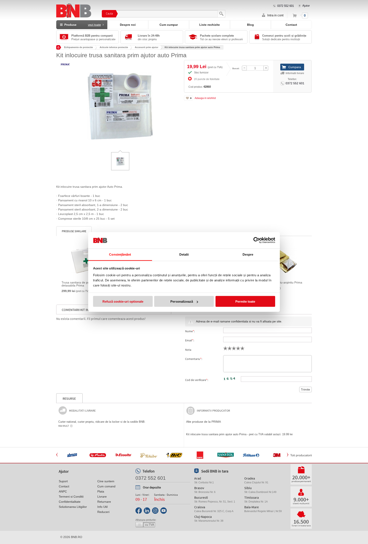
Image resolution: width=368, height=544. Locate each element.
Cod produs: (199, 86)
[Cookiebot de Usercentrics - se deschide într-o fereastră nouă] (256, 240)
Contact (291, 24)
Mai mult (63, 426)
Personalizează (181, 301)
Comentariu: (193, 359)
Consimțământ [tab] (120, 254)
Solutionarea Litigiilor (73, 506)
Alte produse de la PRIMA (203, 421)
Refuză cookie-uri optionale (122, 301)
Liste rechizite (209, 24)
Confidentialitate (69, 501)
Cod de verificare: (196, 380)
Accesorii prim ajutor (146, 47)
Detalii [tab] (184, 254)
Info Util (102, 506)
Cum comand (106, 486)
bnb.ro (76, 537)
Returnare (104, 501)
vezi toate (94, 24)
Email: (189, 340)
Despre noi (128, 24)
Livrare (102, 496)
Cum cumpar (169, 24)
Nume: (190, 331)
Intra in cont (275, 15)
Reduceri (103, 512)
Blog (250, 24)
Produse (82, 24)
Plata (100, 491)
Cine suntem (105, 481)
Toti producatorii (301, 455)
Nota (188, 350)
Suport (63, 481)
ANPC (63, 491)
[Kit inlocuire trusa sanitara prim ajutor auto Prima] (120, 102)
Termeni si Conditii (71, 496)
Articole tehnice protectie (114, 47)
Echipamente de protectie (78, 47)
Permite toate (245, 301)
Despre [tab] (248, 254)
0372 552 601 (285, 5)
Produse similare (74, 231)
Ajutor (306, 5)
